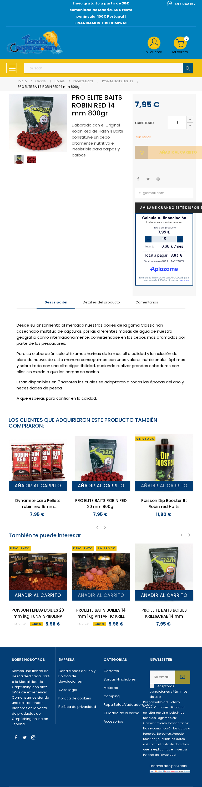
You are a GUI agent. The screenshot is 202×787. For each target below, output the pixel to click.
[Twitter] (24, 738)
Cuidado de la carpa (121, 712)
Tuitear (148, 179)
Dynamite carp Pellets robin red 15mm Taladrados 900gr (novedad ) (37, 504)
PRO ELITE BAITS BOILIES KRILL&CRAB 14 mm (164, 613)
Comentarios (146, 302)
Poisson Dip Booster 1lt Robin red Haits (164, 503)
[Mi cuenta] (154, 43)
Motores (111, 687)
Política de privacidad (77, 706)
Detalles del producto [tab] (101, 302)
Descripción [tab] (55, 302)
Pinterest (158, 179)
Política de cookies (74, 698)
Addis (182, 766)
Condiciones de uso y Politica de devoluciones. (76, 676)
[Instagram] (33, 738)
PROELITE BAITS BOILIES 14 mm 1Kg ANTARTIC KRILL (101, 613)
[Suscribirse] (182, 677)
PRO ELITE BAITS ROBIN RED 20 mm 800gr (101, 503)
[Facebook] (16, 738)
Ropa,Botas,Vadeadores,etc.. (124, 704)
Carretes (111, 670)
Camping (112, 696)
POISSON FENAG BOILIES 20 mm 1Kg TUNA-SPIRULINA (38, 613)
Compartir (138, 179)
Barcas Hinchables (120, 679)
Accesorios (113, 721)
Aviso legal (67, 689)
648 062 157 (185, 3)
